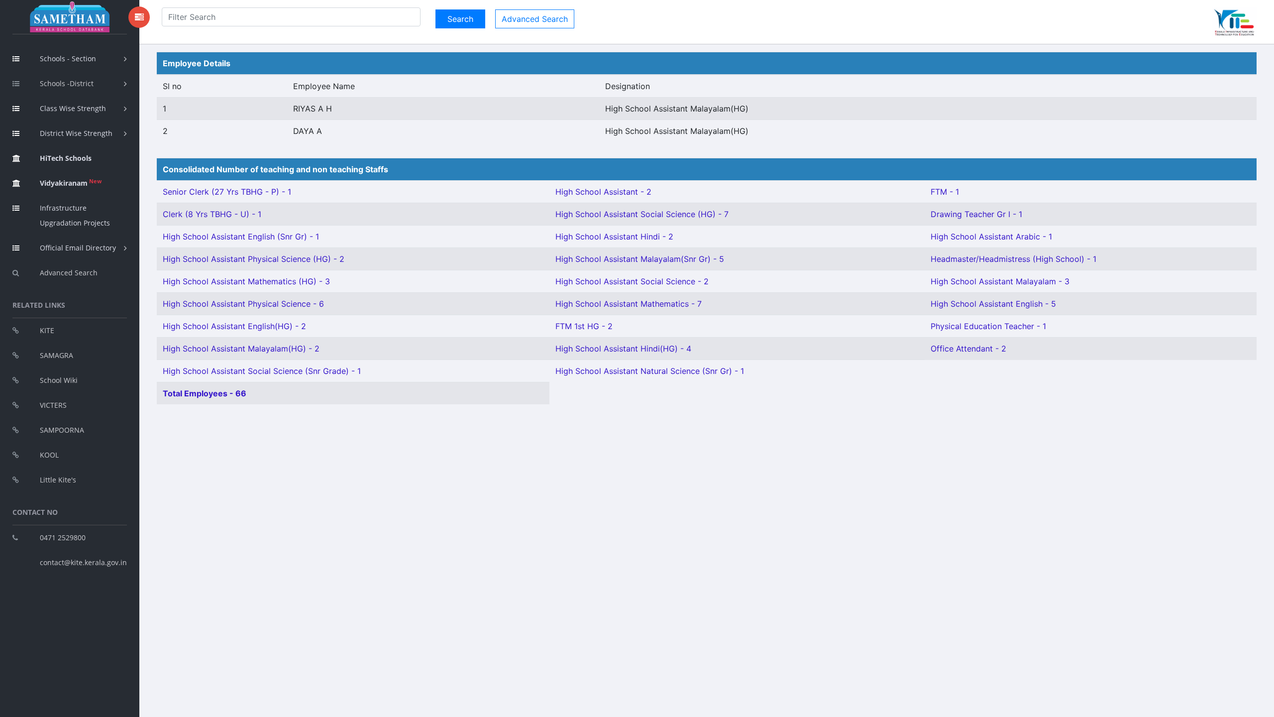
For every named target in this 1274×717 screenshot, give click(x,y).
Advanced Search (69, 272)
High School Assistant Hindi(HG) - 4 (623, 349)
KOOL (49, 455)
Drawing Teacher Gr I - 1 (976, 214)
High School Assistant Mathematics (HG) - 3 (246, 281)
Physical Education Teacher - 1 (988, 326)
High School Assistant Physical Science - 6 (243, 304)
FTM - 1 (945, 192)
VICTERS (53, 405)
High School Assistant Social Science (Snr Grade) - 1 (262, 371)
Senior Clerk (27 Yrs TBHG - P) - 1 (227, 192)
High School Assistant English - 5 (993, 304)
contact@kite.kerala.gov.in (83, 562)
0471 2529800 (63, 537)
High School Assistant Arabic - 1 (991, 236)
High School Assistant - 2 (603, 192)
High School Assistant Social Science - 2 (632, 281)
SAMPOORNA (62, 430)
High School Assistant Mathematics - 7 (628, 304)
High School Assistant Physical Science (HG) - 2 (253, 259)
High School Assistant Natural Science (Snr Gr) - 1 (649, 371)
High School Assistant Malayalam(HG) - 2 (241, 349)
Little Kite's (58, 479)
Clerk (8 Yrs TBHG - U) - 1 (212, 214)
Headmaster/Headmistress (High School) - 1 (1013, 259)
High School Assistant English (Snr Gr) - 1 (241, 236)
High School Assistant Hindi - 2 (614, 236)
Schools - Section (68, 58)
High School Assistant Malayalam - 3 (1000, 281)
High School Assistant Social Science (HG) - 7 (642, 214)
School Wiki (59, 380)
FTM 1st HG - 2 (584, 326)
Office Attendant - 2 (968, 349)
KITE (47, 330)
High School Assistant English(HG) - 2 (234, 326)
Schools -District (67, 83)
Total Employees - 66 (204, 393)
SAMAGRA (56, 355)
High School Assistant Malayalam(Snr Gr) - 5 (639, 259)
